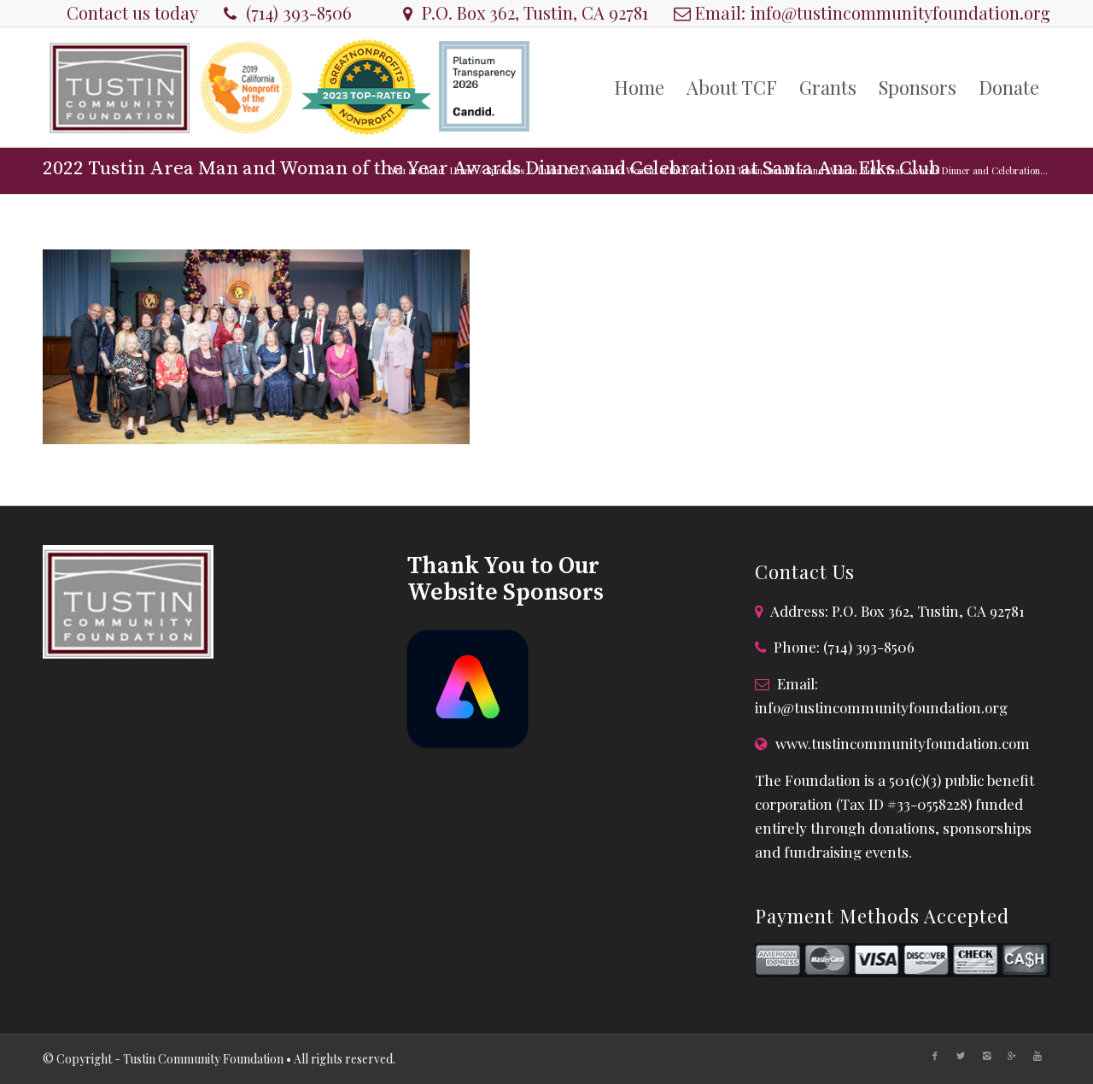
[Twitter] (960, 1056)
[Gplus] (1012, 1056)
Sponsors (505, 170)
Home (462, 170)
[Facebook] (935, 1056)
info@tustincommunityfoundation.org (900, 12)
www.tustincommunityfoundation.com (902, 743)
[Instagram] (986, 1056)
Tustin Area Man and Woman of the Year (620, 170)
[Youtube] (1037, 1056)
